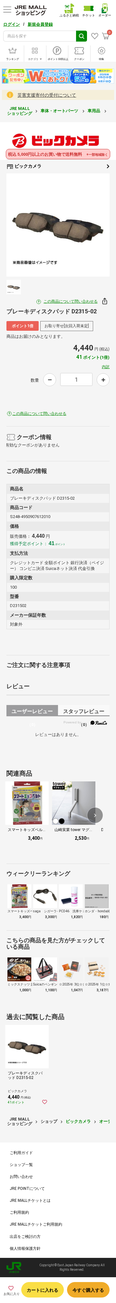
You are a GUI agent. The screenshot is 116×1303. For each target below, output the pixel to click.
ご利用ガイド (21, 1153)
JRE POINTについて (27, 1188)
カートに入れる (42, 1290)
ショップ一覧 (21, 1164)
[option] (58, 225)
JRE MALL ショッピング (19, 110)
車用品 (94, 110)
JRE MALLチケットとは (30, 1200)
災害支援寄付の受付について (46, 95)
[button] (95, 815)
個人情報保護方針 (25, 1248)
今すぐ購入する (88, 1290)
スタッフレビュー (83, 712)
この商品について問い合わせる (71, 301)
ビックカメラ (28, 166)
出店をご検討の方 (25, 1236)
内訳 (106, 367)
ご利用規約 (19, 1212)
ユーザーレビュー (32, 712)
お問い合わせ (21, 1176)
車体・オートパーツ (60, 110)
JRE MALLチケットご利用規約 (36, 1224)
